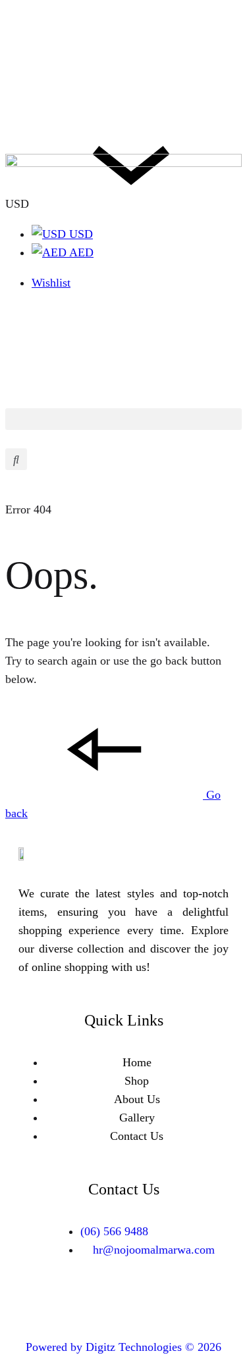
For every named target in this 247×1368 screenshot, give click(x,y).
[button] (123, 419)
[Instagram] (143, 1300)
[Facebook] (104, 1300)
